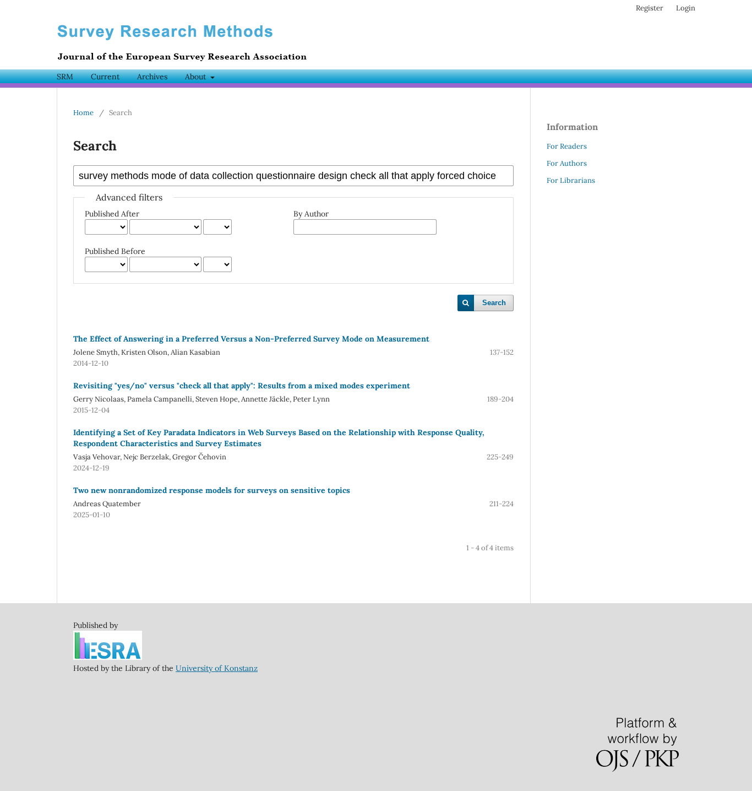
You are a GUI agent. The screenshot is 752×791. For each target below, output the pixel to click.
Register (649, 8)
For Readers (567, 146)
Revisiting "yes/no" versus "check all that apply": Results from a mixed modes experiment (241, 386)
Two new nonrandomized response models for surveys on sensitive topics (211, 490)
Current (105, 77)
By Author (311, 214)
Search (494, 303)
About (196, 77)
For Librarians (571, 180)
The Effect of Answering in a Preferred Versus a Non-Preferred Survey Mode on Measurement (251, 339)
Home (83, 112)
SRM (65, 77)
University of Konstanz (217, 668)
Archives (152, 77)
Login (685, 8)
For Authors (567, 163)
